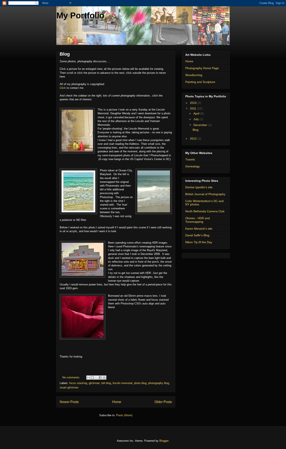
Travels (190, 159)
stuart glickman (69, 387)
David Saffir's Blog (197, 235)
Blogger (163, 440)
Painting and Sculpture (200, 82)
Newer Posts (69, 402)
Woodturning (193, 75)
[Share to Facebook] (100, 377)
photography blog (158, 383)
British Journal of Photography (205, 194)
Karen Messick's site (198, 228)
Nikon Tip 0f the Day (198, 242)
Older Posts (163, 402)
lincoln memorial (122, 383)
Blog (65, 54)
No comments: (71, 377)
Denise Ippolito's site (199, 187)
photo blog (140, 383)
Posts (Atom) (124, 415)
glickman (94, 383)
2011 (193, 108)
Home (116, 402)
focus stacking (78, 383)
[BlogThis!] (92, 377)
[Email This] (88, 377)
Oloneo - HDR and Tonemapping (197, 219)
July (196, 119)
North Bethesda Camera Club (204, 211)
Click (63, 87)
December (200, 125)
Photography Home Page (202, 68)
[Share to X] (96, 377)
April (196, 113)
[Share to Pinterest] (104, 377)
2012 (193, 138)
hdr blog (106, 383)
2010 (193, 102)
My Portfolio (80, 15)
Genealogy (192, 166)
